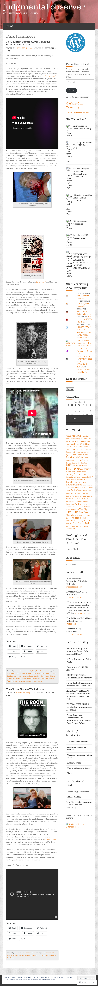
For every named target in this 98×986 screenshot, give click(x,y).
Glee (80, 460)
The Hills (72, 512)
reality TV (71, 498)
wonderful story (50, 839)
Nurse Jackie (82, 490)
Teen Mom (82, 506)
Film (33, 671)
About (10, 26)
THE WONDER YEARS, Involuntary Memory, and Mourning (79, 707)
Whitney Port (70, 529)
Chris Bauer (86, 447)
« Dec (73, 419)
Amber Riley (87, 438)
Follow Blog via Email (77, 64)
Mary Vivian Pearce (13, 678)
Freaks (15, 955)
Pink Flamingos (34, 678)
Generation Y (41, 282)
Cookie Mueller (26, 673)
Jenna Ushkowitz (81, 471)
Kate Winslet (77, 480)
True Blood (78, 523)
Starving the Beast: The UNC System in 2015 (82, 145)
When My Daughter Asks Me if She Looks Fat (82, 198)
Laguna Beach (80, 482)
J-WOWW (86, 469)
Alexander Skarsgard (74, 439)
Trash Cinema (40, 671)
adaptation (85, 436)
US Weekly (79, 526)
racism (89, 496)
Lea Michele (87, 485)
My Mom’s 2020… (83, 356)
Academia (27, 671)
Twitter (88, 523)
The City (83, 509)
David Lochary (45, 673)
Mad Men (81, 487)
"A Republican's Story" (77, 742)
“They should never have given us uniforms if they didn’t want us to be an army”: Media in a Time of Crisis (78, 608)
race (84, 496)
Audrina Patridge (79, 444)
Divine (53, 673)
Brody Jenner (76, 446)
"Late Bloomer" (74, 763)
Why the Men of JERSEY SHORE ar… (84, 319)
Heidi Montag (79, 465)
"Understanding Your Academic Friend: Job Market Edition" (77, 651)
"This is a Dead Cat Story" (78, 768)
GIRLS (74, 460)
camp (18, 673)
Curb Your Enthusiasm (83, 449)
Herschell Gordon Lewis (30, 676)
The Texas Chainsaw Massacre (21, 681)
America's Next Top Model (76, 441)
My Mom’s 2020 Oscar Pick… (84, 351)
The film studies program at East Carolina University (79, 805)
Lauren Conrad (74, 484)
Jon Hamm (85, 474)
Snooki (85, 501)
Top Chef (69, 523)
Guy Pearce (85, 463)
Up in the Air (71, 526)
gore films (17, 676)
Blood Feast (11, 673)
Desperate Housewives (74, 452)
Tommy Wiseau (83, 520)
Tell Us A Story (73, 797)
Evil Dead (10, 676)
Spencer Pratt (72, 504)
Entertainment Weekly (79, 455)
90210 (68, 436)
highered (42, 676)
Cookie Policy (50, 980)
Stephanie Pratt (85, 504)
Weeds (86, 526)
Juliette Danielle (71, 477)
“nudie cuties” (50, 76)
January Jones (70, 471)
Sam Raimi (44, 678)
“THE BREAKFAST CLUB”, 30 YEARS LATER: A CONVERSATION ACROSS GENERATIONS (82, 260)
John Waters (50, 676)
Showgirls (52, 955)
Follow (72, 90)
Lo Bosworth (71, 487)
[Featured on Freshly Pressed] (75, 43)
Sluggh (79, 348)
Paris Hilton (81, 493)
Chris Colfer (70, 449)
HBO (69, 465)
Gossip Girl (76, 463)
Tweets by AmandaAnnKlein (77, 113)
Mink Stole (25, 678)
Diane (69, 773)
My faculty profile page (77, 792)
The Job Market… (83, 340)
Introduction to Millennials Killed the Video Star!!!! (77, 581)
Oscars (74, 493)
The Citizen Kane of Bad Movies (25, 690)
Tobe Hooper (37, 681)
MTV (74, 490)
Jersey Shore (73, 474)
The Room (10, 958)
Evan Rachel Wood (75, 457)
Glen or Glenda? (24, 955)
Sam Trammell (77, 501)
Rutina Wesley (81, 499)
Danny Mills (36, 673)
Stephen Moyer (71, 507)
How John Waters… (84, 333)
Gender (69, 460)
